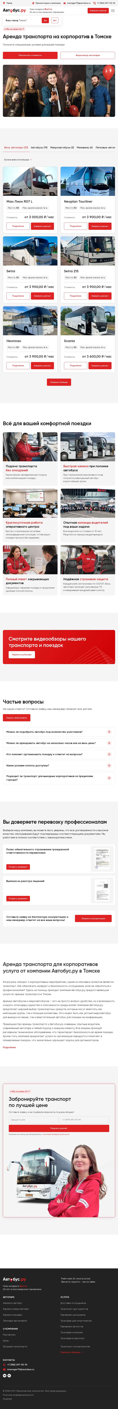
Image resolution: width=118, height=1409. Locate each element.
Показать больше (59, 382)
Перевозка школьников (72, 1314)
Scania (69, 341)
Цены (6, 1340)
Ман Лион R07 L (19, 201)
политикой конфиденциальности (56, 1134)
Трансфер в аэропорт (72, 1338)
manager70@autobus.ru (20, 1369)
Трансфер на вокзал (71, 1332)
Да (45, 20)
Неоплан (13, 341)
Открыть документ (18, 867)
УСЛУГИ (64, 1297)
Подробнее (18, 226)
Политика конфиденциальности (18, 1395)
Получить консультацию (93, 918)
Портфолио (9, 1334)
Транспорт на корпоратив (75, 1346)
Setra (10, 271)
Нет (55, 20)
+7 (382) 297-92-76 (106, 3)
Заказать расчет (42, 226)
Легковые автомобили (15, 1320)
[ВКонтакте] (4, 1375)
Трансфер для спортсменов (75, 1320)
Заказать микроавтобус (16, 1309)
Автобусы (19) (39, 147)
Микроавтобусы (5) (62, 147)
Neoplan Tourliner (78, 201)
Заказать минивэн (12, 1314)
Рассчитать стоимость (30, 55)
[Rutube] (9, 1375)
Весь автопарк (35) (16, 147)
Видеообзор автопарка (88, 55)
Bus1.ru (48, 9)
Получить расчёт (59, 1128)
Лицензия (7, 1399)
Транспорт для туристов (74, 1309)
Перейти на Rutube (22, 654)
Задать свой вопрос (16, 718)
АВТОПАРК (8, 1297)
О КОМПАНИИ (10, 1328)
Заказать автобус (12, 1303)
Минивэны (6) (85, 147)
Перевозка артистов (71, 1326)
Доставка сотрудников (73, 1303)
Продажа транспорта (15, 1346)
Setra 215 (71, 271)
